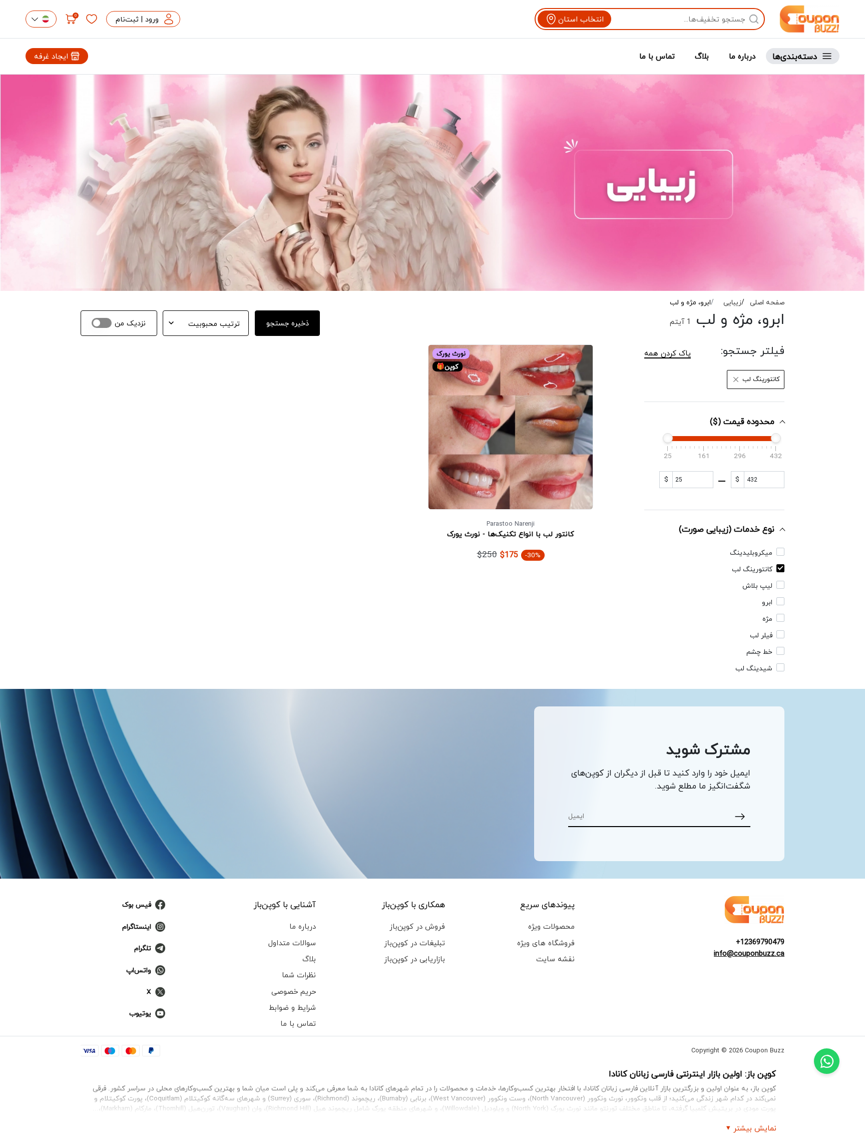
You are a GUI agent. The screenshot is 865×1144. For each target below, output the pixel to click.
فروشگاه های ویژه (546, 942)
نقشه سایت (555, 958)
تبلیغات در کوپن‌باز (414, 942)
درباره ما (742, 56)
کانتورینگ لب (752, 569)
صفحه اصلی (767, 302)
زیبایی (732, 302)
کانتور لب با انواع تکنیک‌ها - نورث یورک (510, 534)
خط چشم (759, 651)
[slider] (668, 438)
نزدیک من (130, 323)
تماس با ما (657, 56)
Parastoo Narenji (511, 523)
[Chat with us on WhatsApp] (826, 1061)
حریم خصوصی (293, 991)
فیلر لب (761, 635)
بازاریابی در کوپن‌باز (414, 958)
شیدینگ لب (753, 668)
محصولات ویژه (551, 926)
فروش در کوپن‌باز (417, 926)
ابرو (767, 602)
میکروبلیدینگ (751, 552)
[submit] (740, 816)
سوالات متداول (292, 942)
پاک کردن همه (667, 352)
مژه (767, 618)
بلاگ (702, 56)
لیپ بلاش (757, 585)
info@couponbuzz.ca (749, 953)
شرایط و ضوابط (292, 1007)
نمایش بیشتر (754, 1127)
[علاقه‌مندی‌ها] (92, 19)
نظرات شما (299, 974)
